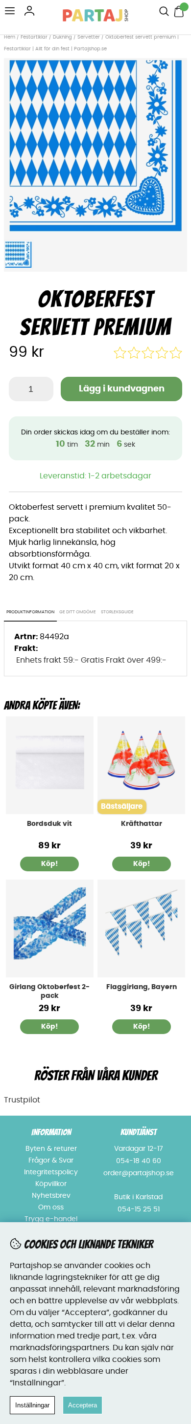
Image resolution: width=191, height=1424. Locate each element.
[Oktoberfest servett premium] (95, 229)
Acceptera (82, 1405)
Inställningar (32, 1405)
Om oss (51, 1207)
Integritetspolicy (51, 1172)
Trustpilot (22, 1100)
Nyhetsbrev (51, 1195)
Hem (9, 37)
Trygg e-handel (50, 1219)
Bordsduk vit (49, 823)
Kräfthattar (141, 823)
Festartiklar (34, 37)
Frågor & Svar (50, 1160)
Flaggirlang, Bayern (141, 987)
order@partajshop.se (138, 1173)
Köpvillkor (51, 1184)
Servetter (88, 37)
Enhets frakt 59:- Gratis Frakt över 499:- (91, 660)
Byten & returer (51, 1148)
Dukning (62, 37)
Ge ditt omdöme (77, 612)
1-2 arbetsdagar (119, 476)
